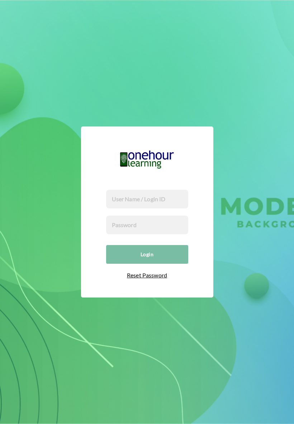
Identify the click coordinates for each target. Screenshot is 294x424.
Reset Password (147, 275)
